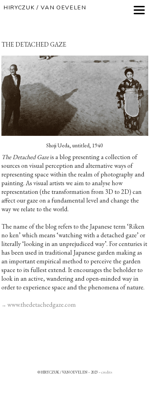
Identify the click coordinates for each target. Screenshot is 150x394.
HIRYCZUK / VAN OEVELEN (44, 7)
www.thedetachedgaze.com (41, 305)
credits (106, 372)
